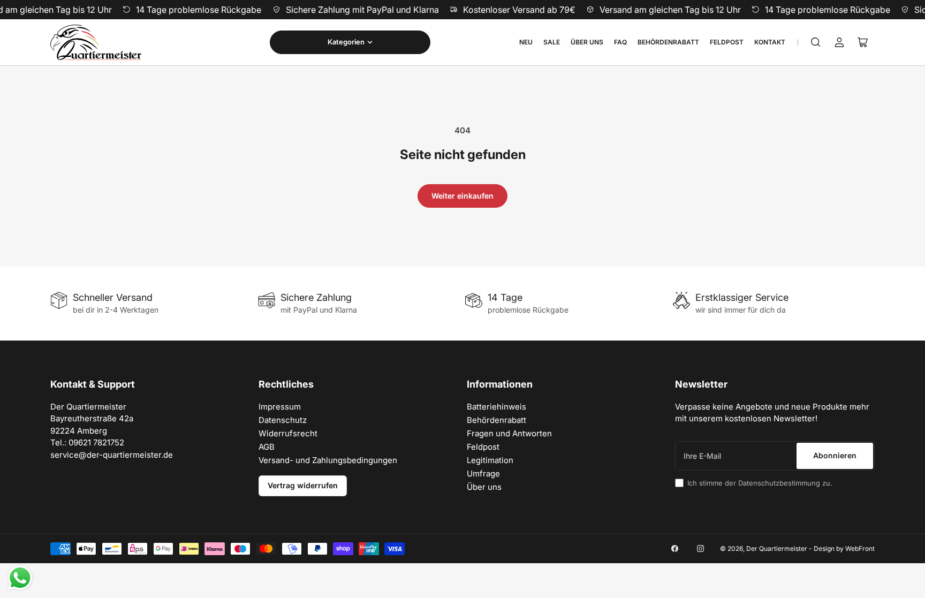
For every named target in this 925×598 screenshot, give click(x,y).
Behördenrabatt (668, 42)
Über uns (587, 42)
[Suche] (816, 42)
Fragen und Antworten (509, 433)
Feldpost (727, 42)
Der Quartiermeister (776, 548)
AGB (267, 447)
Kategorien (346, 41)
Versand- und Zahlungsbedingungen (328, 460)
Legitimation (490, 460)
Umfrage (483, 473)
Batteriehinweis (496, 407)
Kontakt (769, 42)
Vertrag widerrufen (303, 485)
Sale (551, 42)
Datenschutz (283, 420)
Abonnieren (834, 455)
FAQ (620, 42)
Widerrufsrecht (288, 433)
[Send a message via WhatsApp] (20, 578)
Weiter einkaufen (462, 195)
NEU (526, 42)
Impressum (280, 407)
